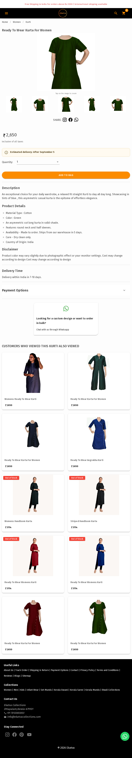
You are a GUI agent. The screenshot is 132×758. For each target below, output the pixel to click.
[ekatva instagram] (64, 120)
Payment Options (15, 290)
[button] (38, 161)
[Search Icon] (116, 13)
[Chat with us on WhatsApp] (124, 736)
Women (17, 22)
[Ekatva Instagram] (7, 734)
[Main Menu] (6, 13)
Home (5, 22)
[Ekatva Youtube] (29, 734)
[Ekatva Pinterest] (21, 734)
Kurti (28, 22)
